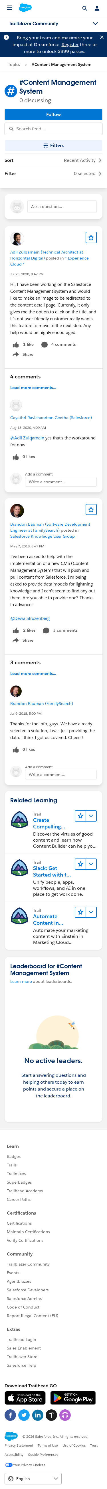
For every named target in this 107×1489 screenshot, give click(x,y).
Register (70, 45)
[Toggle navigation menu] (95, 23)
